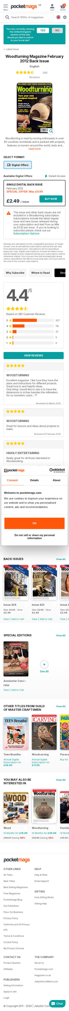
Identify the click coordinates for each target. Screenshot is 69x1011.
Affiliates (8, 969)
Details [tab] (34, 480)
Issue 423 (38, 604)
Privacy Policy (11, 918)
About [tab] (57, 480)
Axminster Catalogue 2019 (15, 680)
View (6, 619)
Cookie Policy (11, 942)
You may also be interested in (17, 779)
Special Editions (17, 635)
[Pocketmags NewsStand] (23, 7)
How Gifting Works (44, 897)
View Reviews (33, 355)
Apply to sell (10, 991)
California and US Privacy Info (17, 927)
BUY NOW (51, 198)
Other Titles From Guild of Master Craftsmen (24, 706)
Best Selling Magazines (16, 887)
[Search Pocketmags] (7, 17)
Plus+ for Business (13, 912)
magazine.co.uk (42, 975)
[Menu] (6, 6)
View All (60, 559)
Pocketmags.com (43, 969)
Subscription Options (26, 233)
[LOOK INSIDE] (34, 132)
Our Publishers (11, 906)
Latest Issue (12, 49)
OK (35, 523)
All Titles (8, 875)
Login (6, 997)
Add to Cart (17, 619)
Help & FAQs (40, 875)
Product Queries (12, 963)
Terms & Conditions (14, 936)
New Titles (9, 881)
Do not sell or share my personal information (35, 537)
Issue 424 (10, 604)
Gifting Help (40, 903)
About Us (39, 963)
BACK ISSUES (13, 559)
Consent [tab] (12, 480)
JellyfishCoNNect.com (46, 981)
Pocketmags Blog (13, 899)
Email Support (41, 881)
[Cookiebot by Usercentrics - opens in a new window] (49, 470)
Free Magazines (12, 893)
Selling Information (13, 985)
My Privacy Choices (14, 948)
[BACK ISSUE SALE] (16, 599)
